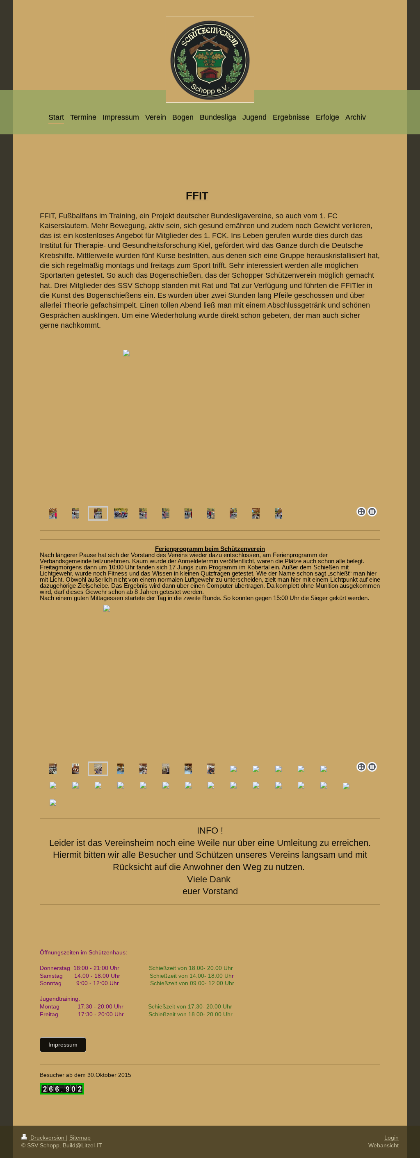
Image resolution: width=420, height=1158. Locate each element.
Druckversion (47, 1137)
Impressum (63, 1044)
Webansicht (383, 1145)
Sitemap (80, 1137)
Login (391, 1137)
